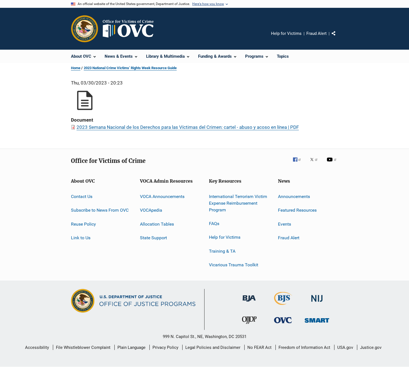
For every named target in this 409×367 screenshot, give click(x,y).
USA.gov (345, 347)
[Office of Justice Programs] (84, 28)
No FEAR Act (259, 347)
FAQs (214, 223)
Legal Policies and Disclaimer (212, 347)
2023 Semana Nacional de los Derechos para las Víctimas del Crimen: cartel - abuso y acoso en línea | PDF (188, 127)
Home (75, 68)
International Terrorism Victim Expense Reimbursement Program (238, 203)
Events (284, 224)
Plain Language (131, 347)
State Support (153, 237)
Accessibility (37, 347)
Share (338, 37)
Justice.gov (370, 347)
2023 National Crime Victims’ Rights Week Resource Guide (130, 68)
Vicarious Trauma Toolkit (233, 264)
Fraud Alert (316, 33)
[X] (316, 163)
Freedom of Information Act (304, 347)
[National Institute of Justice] (316, 302)
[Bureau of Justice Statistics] (283, 305)
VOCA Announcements (162, 196)
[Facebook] (299, 163)
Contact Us (81, 196)
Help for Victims (286, 33)
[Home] (130, 29)
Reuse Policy (83, 224)
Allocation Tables (157, 224)
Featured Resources (297, 210)
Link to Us (80, 237)
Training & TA (222, 250)
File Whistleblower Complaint (83, 347)
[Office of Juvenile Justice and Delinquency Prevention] (249, 325)
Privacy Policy (165, 347)
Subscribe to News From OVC (100, 210)
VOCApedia (151, 210)
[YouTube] (332, 163)
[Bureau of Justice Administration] (249, 302)
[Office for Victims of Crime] (283, 324)
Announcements (294, 196)
